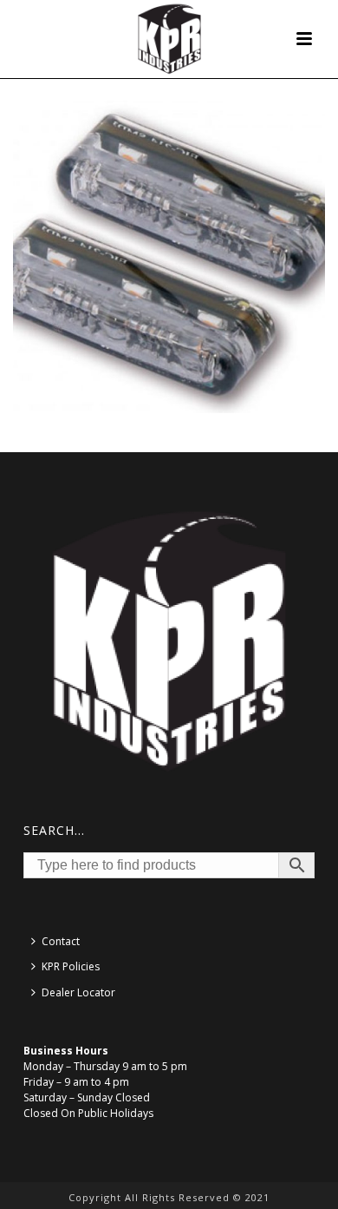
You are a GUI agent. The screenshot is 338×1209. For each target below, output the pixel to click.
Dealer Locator (78, 992)
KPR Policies (71, 966)
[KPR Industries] (169, 39)
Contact (61, 941)
